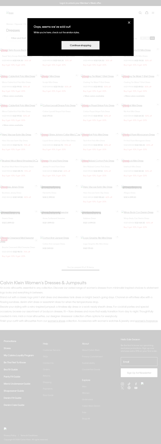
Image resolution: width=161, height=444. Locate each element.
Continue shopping (80, 45)
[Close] (129, 22)
